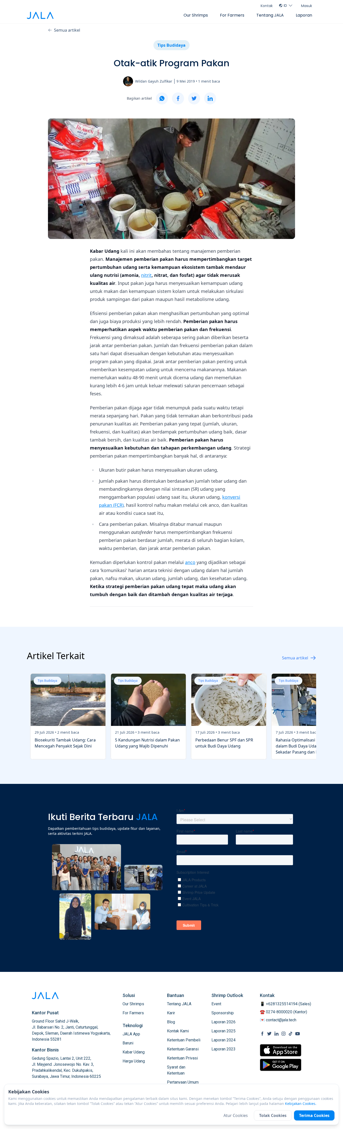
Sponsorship (222, 1013)
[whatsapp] (162, 98)
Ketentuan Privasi (182, 1058)
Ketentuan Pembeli (183, 1040)
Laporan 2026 (223, 1022)
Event (216, 1003)
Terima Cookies (314, 1115)
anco (190, 562)
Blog (171, 1022)
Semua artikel (67, 30)
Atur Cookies (235, 1115)
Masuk (306, 5)
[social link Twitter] (269, 1033)
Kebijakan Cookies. (300, 1103)
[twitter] (194, 98)
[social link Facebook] (262, 1033)
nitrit (146, 275)
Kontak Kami (178, 1031)
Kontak (267, 5)
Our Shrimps (196, 15)
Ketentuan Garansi (183, 1049)
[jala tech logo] (40, 15)
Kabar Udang (134, 1052)
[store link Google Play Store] (280, 1064)
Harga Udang (134, 1061)
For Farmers (232, 15)
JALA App (131, 1034)
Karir (171, 1013)
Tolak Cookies (273, 1115)
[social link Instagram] (283, 1033)
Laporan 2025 (223, 1031)
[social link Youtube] (297, 1033)
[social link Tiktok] (290, 1033)
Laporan (304, 15)
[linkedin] (210, 98)
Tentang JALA (270, 15)
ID (285, 5)
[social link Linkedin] (276, 1033)
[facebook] (178, 98)
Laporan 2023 (223, 1049)
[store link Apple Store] (280, 1050)
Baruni (128, 1043)
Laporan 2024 (223, 1040)
